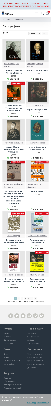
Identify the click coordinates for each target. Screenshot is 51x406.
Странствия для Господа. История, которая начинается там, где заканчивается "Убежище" (14, 197)
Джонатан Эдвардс (37, 70)
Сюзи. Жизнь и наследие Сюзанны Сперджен (14, 149)
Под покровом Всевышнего (37, 241)
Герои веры (37, 191)
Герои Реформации (37, 109)
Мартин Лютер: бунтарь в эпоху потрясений (13, 108)
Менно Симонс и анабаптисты (37, 148)
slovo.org (31, 403)
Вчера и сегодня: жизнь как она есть (14, 280)
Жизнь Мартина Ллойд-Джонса (13, 71)
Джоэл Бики (37, 105)
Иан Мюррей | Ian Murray (11, 65)
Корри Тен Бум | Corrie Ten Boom (14, 185)
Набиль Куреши (37, 275)
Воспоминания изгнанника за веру (14, 241)
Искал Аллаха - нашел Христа (37, 280)
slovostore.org (43, 403)
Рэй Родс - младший (14, 143)
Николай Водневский (37, 236)
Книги (9, 19)
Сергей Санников (37, 143)
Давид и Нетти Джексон (34, 185)
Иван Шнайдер (13, 236)
